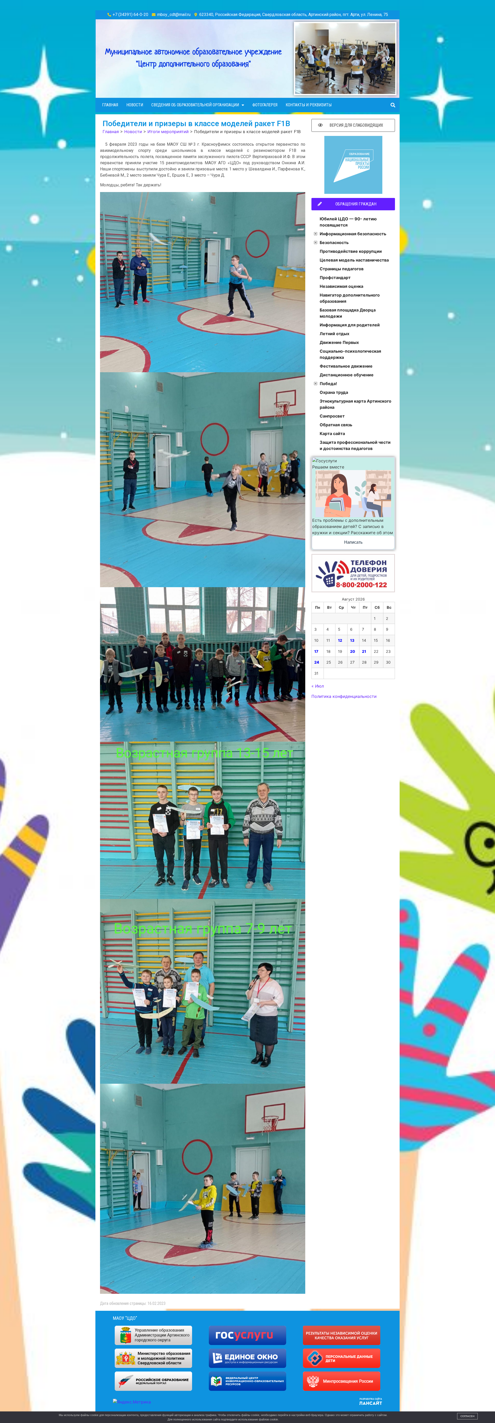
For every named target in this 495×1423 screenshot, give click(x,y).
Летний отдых (334, 333)
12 (340, 640)
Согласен (467, 1416)
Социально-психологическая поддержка (350, 354)
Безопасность (334, 242)
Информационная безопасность (353, 233)
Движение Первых (339, 342)
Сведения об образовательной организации (195, 104)
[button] (333, 90)
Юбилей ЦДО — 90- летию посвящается (348, 222)
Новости (134, 104)
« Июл (317, 686)
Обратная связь (336, 424)
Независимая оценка (341, 286)
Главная (110, 104)
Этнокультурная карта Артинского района (355, 404)
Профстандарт (335, 277)
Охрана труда (334, 392)
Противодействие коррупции (351, 251)
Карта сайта (332, 433)
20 (352, 651)
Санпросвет (332, 416)
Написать (353, 542)
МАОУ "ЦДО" (125, 1318)
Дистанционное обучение (347, 374)
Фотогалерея (264, 104)
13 (352, 640)
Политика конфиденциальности (344, 696)
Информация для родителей (350, 324)
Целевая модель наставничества (354, 260)
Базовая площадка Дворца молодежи (348, 313)
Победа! (328, 383)
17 (316, 651)
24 (316, 662)
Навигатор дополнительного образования (350, 298)
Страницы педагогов (342, 268)
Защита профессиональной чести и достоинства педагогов (355, 445)
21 (364, 651)
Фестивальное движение (346, 366)
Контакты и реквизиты (309, 104)
